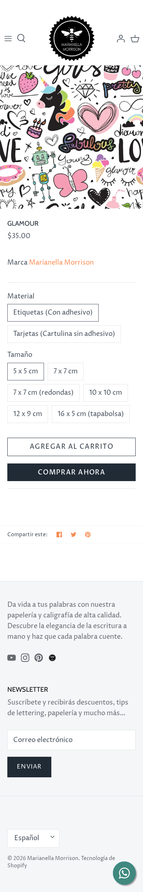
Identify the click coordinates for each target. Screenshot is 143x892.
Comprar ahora (72, 472)
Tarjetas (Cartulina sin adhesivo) (64, 333)
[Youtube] (11, 657)
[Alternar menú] (8, 39)
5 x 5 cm (25, 371)
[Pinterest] (38, 657)
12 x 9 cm (27, 414)
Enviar (29, 767)
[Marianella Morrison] (72, 38)
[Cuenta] (119, 39)
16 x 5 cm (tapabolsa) (91, 414)
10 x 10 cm (105, 392)
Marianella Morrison (61, 262)
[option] (71, 137)
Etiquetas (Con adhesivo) (53, 312)
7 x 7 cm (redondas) (43, 392)
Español (26, 838)
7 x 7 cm (66, 371)
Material (20, 296)
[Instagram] (25, 657)
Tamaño (19, 354)
